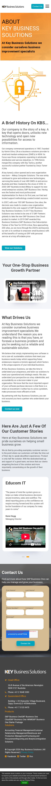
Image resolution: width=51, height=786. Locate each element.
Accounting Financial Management (19, 730)
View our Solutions (13, 248)
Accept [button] (24, 783)
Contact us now (12, 409)
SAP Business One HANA (21, 719)
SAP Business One (13, 716)
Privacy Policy (27, 752)
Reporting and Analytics (26, 739)
